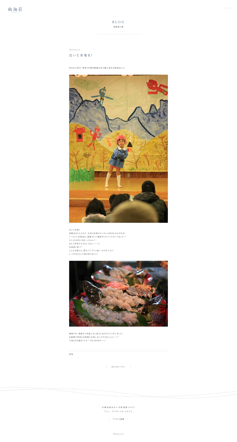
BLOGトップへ (118, 366)
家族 (71, 354)
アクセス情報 (118, 419)
